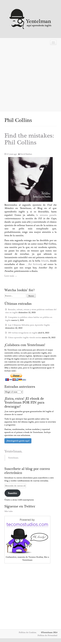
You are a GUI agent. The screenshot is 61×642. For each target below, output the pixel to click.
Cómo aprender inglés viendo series (24, 337)
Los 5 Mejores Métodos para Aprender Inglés (29, 325)
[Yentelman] (30, 18)
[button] (30, 179)
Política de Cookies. (28, 632)
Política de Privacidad (47, 635)
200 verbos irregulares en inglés (22, 332)
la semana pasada (46, 215)
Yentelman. (13, 451)
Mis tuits (8, 511)
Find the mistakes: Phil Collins (29, 139)
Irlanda (45, 260)
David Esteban (26, 154)
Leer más (10, 275)
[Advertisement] (30, 78)
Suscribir (12, 493)
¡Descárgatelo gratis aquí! (17, 440)
